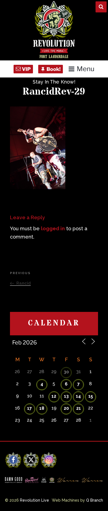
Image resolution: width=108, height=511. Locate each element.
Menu (85, 69)
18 (41, 408)
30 (66, 371)
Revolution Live (34, 500)
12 (54, 396)
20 (66, 408)
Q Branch (94, 500)
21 (78, 408)
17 (29, 408)
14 (78, 396)
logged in (53, 228)
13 (66, 396)
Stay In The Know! (54, 82)
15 (90, 396)
